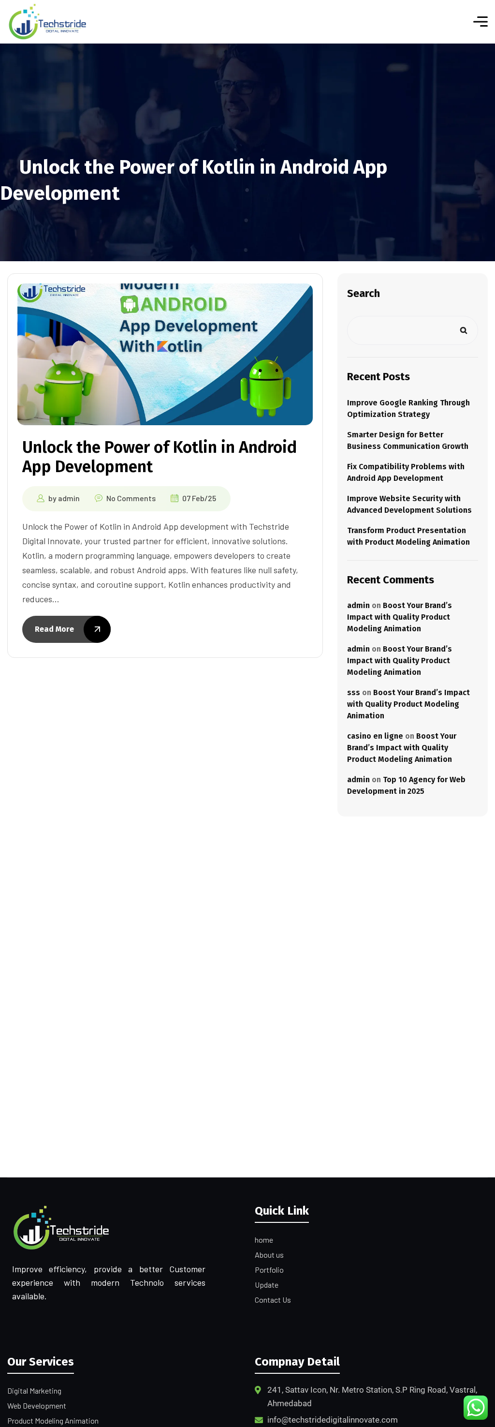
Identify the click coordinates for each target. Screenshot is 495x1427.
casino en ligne (375, 736)
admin (69, 498)
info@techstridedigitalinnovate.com (332, 1420)
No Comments (131, 498)
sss (353, 692)
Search (363, 293)
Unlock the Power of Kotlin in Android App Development (159, 456)
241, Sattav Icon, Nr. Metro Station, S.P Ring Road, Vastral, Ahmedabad (372, 1396)
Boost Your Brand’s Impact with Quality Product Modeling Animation (399, 617)
